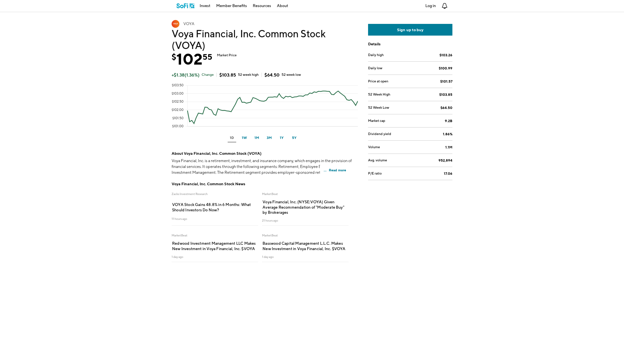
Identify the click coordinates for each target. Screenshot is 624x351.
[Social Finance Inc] (186, 5)
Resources (262, 5)
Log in (430, 5)
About (282, 5)
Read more (337, 170)
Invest (205, 5)
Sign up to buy (410, 29)
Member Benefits (231, 5)
